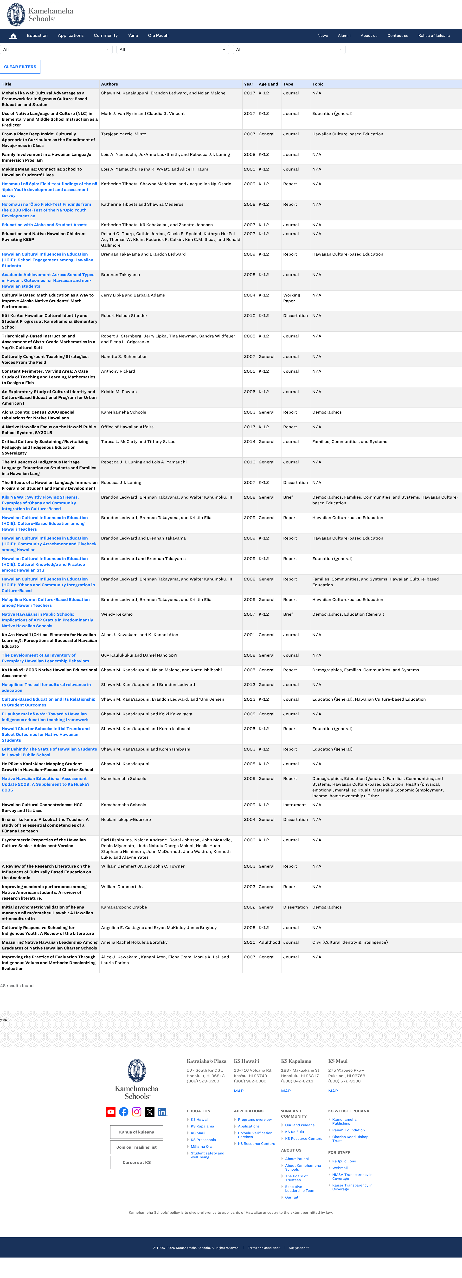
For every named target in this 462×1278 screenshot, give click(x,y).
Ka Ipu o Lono (344, 1161)
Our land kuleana (300, 1125)
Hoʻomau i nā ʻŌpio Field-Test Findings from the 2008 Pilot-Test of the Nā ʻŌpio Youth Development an (46, 210)
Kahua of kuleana (434, 35)
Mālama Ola (201, 1146)
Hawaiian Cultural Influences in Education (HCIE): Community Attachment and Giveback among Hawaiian (49, 544)
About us (369, 35)
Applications (71, 35)
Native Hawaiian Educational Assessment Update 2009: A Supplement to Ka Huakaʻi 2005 (45, 784)
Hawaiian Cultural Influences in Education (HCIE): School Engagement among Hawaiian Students (47, 260)
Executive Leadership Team (300, 1188)
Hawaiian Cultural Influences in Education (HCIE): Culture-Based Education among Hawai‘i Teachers (45, 523)
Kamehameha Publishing (344, 1121)
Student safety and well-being (207, 1155)
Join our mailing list (136, 1147)
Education (37, 35)
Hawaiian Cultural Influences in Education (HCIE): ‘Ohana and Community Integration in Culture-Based (48, 585)
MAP (239, 1091)
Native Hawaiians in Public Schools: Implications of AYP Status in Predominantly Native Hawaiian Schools (47, 620)
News (322, 35)
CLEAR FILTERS (20, 67)
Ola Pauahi (158, 35)
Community (106, 35)
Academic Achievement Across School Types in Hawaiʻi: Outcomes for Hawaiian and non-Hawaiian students (48, 280)
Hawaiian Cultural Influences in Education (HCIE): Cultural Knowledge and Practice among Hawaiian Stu (45, 564)
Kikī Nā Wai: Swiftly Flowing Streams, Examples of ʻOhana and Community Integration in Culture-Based (40, 503)
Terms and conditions (264, 1247)
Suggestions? (299, 1247)
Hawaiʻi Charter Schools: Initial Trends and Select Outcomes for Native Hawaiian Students (46, 734)
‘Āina (133, 35)
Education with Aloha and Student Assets (44, 225)
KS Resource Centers (256, 1144)
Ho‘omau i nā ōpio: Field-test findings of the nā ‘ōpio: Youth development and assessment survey (49, 190)
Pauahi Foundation (348, 1130)
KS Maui (198, 1133)
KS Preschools (203, 1140)
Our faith (293, 1197)
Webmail (340, 1168)
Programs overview (255, 1119)
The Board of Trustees (296, 1178)
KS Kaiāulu (294, 1132)
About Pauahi (297, 1159)
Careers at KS (137, 1162)
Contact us (397, 35)
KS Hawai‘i (200, 1119)
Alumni (344, 35)
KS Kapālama (202, 1126)
